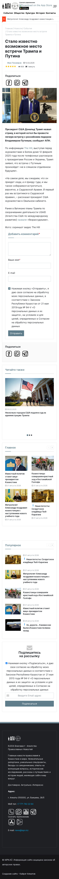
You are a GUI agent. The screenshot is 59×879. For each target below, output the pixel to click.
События (8, 13)
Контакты (51, 13)
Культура (30, 13)
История (40, 13)
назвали (22, 219)
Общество (19, 13)
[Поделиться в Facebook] (9, 83)
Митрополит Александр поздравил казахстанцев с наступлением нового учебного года (16, 510)
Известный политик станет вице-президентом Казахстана (36, 611)
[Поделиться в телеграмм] (25, 83)
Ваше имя (14, 259)
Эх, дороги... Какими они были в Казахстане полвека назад (37, 628)
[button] (27, 435)
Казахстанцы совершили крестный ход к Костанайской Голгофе (38, 595)
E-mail (11, 272)
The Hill (28, 148)
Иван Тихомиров (14, 63)
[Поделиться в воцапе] (17, 83)
